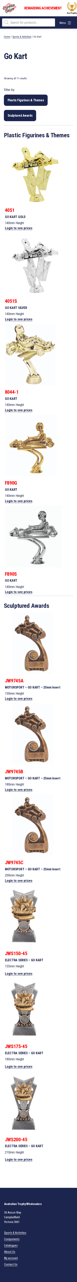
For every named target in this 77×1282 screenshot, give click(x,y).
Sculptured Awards (20, 115)
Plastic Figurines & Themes (26, 100)
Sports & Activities (21, 36)
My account (11, 1258)
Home (7, 36)
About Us (9, 1252)
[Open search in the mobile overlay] (28, 22)
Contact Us (10, 1264)
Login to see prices (18, 228)
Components (12, 1239)
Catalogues (11, 1245)
